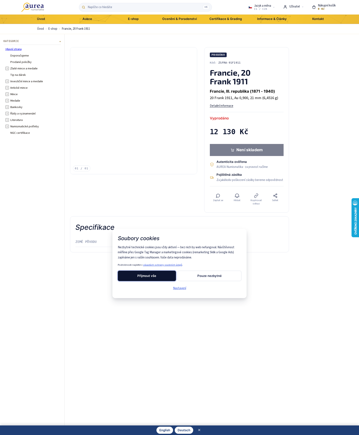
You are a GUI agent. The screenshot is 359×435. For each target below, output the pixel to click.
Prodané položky (21, 62)
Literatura (16, 120)
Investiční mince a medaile (26, 81)
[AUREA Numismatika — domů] (32, 7)
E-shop (52, 29)
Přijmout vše (146, 276)
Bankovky (16, 107)
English (164, 430)
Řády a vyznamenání (23, 113)
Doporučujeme (19, 55)
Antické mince (19, 88)
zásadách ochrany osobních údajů (162, 265)
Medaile (15, 100)
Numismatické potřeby (24, 126)
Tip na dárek (18, 75)
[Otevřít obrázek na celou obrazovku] (133, 110)
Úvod (40, 29)
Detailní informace (221, 106)
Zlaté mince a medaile (24, 68)
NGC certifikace (20, 133)
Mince (14, 94)
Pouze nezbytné (209, 276)
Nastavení (179, 288)
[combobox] (144, 7)
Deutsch (184, 430)
